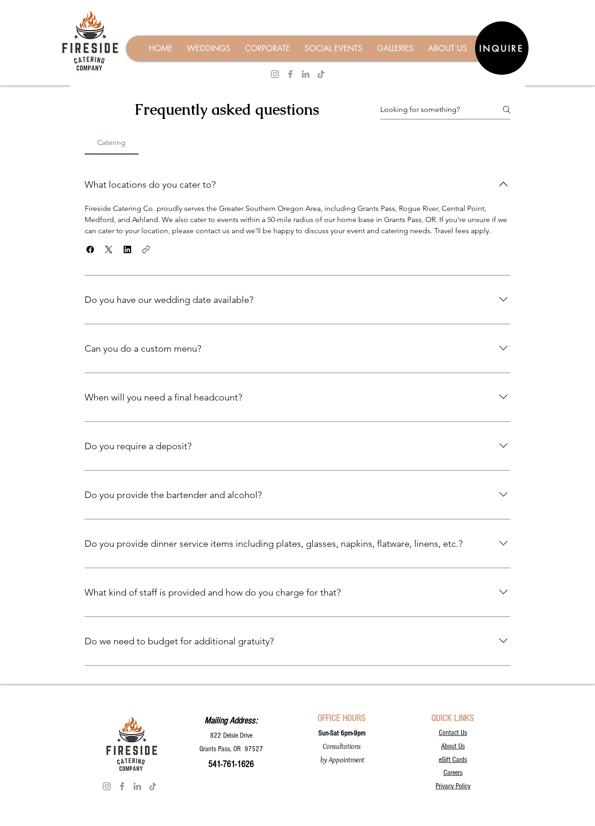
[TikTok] (321, 74)
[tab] (112, 143)
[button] (90, 249)
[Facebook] (290, 74)
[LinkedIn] (305, 74)
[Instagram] (275, 74)
